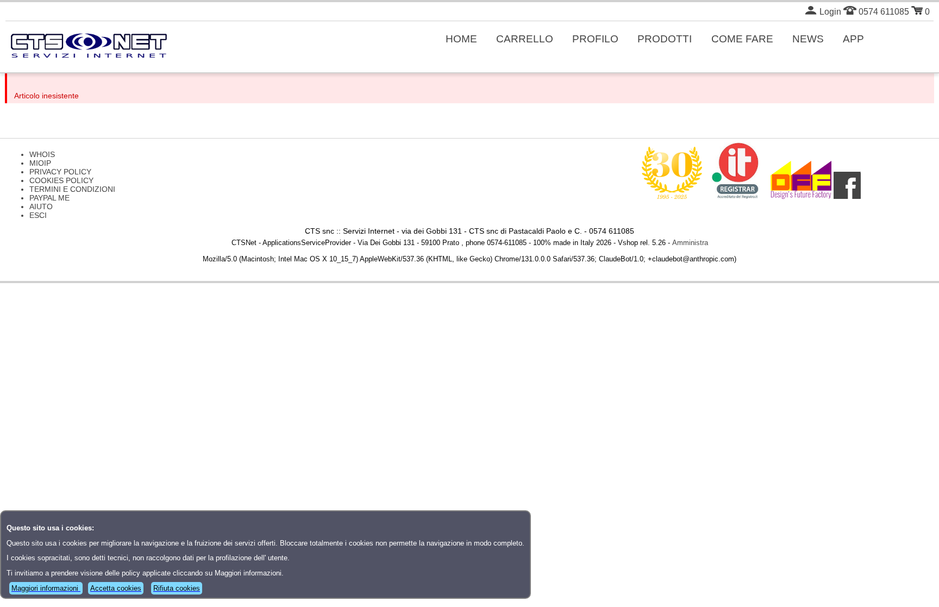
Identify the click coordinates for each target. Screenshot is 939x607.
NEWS (808, 39)
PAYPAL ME (49, 197)
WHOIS (42, 154)
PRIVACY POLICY (60, 171)
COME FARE (742, 39)
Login (829, 11)
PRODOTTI (664, 39)
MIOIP (40, 163)
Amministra (690, 243)
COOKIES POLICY (61, 180)
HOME (461, 39)
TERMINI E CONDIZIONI (72, 189)
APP (853, 39)
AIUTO (41, 206)
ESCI (38, 215)
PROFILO (595, 39)
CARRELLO (524, 39)
